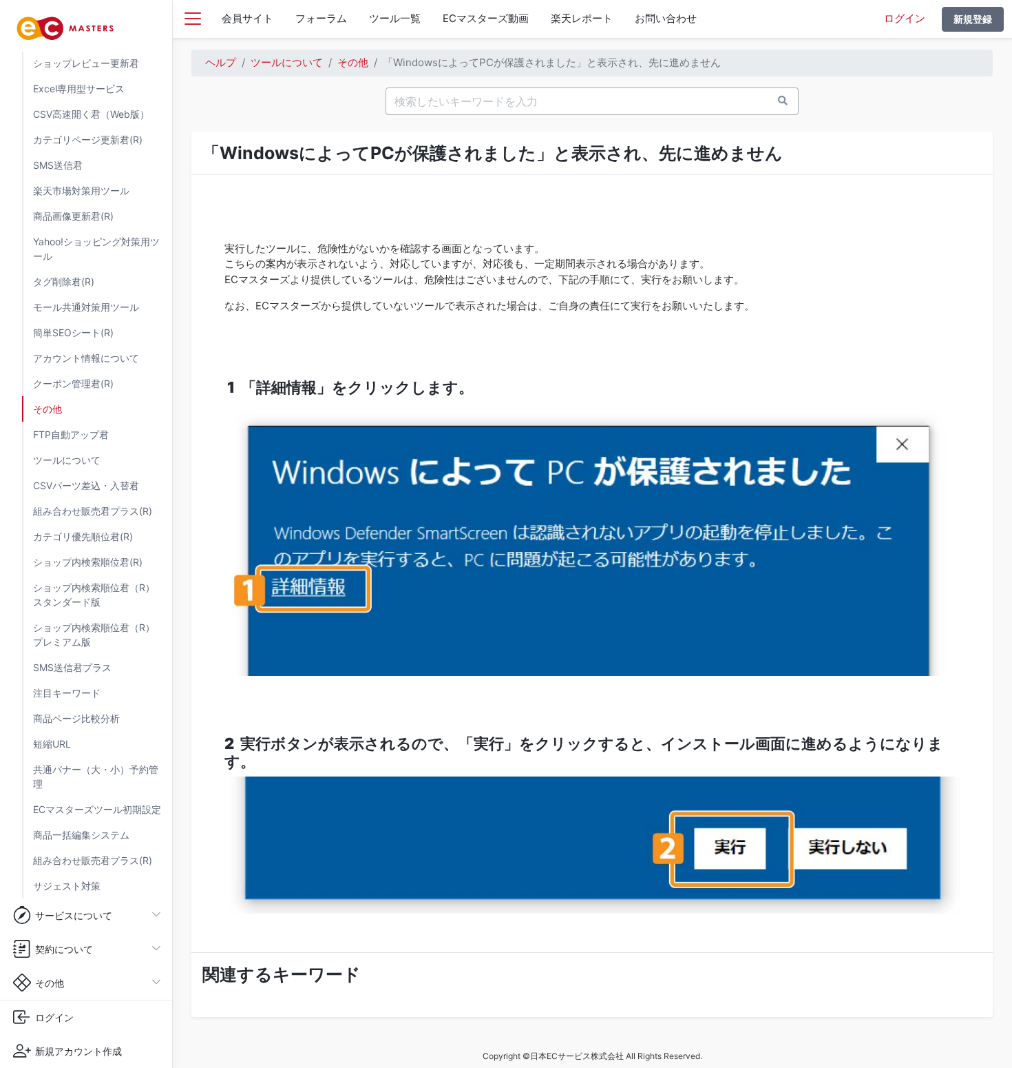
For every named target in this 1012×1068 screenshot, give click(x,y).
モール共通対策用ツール (86, 307)
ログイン (904, 18)
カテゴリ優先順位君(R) (83, 536)
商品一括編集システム (81, 835)
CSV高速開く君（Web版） (91, 114)
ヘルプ (220, 62)
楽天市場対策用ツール (81, 190)
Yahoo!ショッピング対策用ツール (96, 249)
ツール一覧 (395, 18)
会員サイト (247, 18)
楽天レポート (582, 18)
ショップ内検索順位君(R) (88, 562)
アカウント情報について (86, 358)
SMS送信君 (58, 165)
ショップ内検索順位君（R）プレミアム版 (94, 635)
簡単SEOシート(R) (73, 332)
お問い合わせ (666, 18)
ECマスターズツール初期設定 (97, 809)
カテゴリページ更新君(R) (88, 139)
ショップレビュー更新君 (86, 63)
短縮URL (52, 744)
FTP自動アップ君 (71, 434)
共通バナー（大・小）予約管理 (95, 776)
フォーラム (321, 18)
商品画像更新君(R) (73, 216)
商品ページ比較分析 (76, 718)
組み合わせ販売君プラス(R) (92, 511)
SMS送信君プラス (72, 667)
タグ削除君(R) (63, 281)
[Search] (783, 100)
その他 (47, 409)
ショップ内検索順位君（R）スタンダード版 (94, 595)
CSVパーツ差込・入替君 (86, 485)
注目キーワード (67, 693)
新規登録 (972, 19)
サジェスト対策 (67, 886)
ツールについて (67, 460)
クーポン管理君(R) (73, 383)
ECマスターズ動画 (486, 18)
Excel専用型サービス (79, 88)
